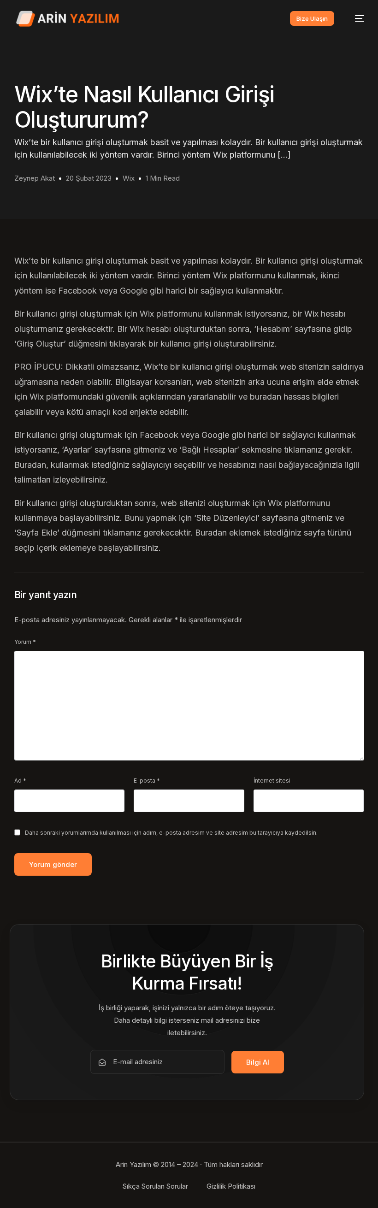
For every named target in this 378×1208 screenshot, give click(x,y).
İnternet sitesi (272, 780)
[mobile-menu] (355, 18)
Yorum (25, 641)
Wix (129, 178)
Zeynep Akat (34, 178)
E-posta (147, 780)
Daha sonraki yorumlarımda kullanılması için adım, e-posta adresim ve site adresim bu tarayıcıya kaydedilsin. (171, 832)
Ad (20, 780)
